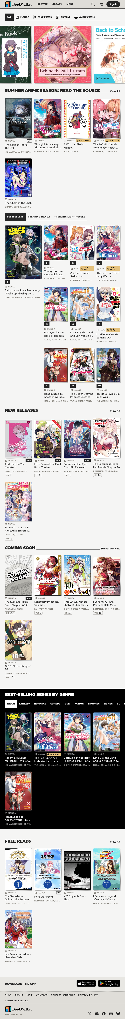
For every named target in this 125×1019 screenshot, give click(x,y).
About (19, 995)
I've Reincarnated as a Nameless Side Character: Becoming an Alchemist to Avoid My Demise (18, 956)
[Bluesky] (118, 1014)
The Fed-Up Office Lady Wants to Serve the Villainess (108, 274)
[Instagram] (111, 1014)
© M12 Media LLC (14, 1015)
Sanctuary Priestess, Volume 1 (46, 603)
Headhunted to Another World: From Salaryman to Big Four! (55, 395)
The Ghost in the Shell (18, 202)
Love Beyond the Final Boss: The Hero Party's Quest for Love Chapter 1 (47, 466)
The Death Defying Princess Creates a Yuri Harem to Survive (81, 395)
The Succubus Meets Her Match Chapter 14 (106, 465)
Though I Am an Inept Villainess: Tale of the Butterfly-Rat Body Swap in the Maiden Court (47, 146)
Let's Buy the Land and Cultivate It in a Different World (81, 334)
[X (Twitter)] (89, 1014)
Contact (42, 995)
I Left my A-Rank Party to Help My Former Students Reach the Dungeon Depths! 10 (105, 603)
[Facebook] (104, 1014)
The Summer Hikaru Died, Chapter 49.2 (16, 603)
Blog (8, 995)
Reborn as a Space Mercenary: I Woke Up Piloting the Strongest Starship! (22, 292)
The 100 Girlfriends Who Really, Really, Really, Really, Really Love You (105, 146)
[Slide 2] (62, 54)
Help (30, 995)
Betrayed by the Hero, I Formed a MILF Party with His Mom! (56, 334)
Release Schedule (63, 995)
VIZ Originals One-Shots (75, 898)
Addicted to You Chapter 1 (15, 466)
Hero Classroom (43, 896)
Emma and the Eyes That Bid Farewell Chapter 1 (75, 466)
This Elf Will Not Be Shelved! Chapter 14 (76, 603)
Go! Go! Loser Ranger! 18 (18, 668)
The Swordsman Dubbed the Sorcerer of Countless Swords (17, 898)
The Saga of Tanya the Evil (16, 146)
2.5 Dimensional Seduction (79, 274)
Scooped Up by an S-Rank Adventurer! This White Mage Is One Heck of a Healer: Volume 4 (18, 529)
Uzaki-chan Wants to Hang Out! (107, 336)
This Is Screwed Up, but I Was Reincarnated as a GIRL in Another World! (108, 395)
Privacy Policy (88, 995)
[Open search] (93, 4)
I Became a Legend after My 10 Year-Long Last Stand (104, 898)
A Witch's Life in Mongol (73, 146)
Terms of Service (16, 1001)
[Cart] (101, 4)
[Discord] (97, 1014)
